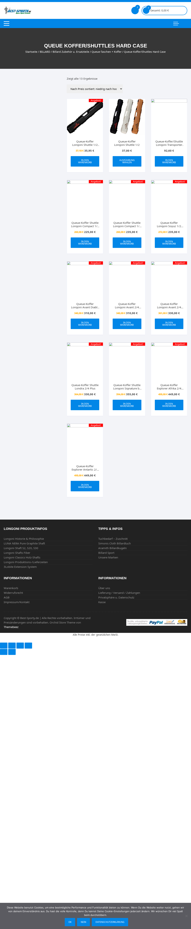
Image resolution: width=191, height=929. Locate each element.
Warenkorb (11, 588)
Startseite (31, 51)
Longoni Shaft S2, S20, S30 (21, 548)
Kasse (102, 602)
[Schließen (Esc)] (3, 646)
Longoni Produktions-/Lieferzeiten (26, 562)
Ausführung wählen (127, 161)
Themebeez (11, 627)
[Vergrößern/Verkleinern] (28, 646)
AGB (7, 597)
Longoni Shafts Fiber (17, 553)
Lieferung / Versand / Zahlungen (119, 593)
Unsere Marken (108, 557)
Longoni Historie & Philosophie (24, 538)
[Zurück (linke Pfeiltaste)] (3, 652)
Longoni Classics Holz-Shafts (22, 557)
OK (69, 922)
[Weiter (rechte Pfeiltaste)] (12, 652)
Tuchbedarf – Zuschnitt (113, 538)
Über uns (104, 588)
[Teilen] (12, 646)
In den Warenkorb (85, 161)
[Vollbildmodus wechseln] (20, 646)
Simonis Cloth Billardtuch (114, 543)
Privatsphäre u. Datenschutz (116, 597)
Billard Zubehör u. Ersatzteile (71, 51)
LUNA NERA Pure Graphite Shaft (24, 543)
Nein (83, 922)
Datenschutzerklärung (110, 922)
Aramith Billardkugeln (112, 548)
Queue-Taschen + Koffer (107, 51)
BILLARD (45, 51)
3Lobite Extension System (20, 567)
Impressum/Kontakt (16, 602)
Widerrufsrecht (13, 593)
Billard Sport (106, 553)
